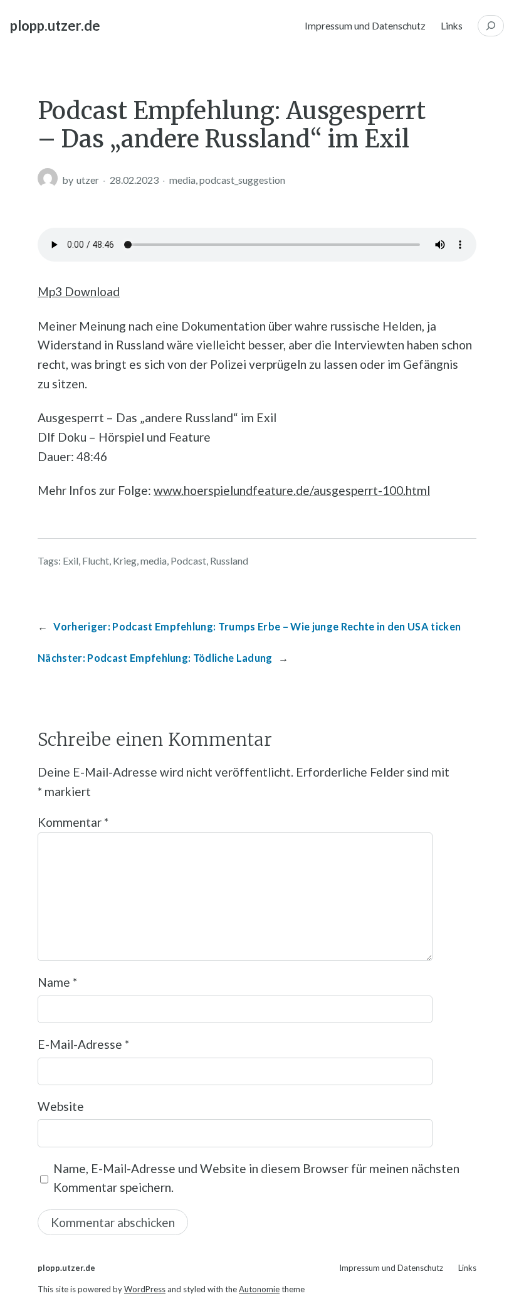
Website (61, 1106)
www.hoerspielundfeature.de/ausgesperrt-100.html (292, 490)
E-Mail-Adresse (83, 1044)
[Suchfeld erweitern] (490, 26)
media (182, 180)
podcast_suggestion (242, 180)
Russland (229, 560)
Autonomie (259, 1289)
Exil (70, 560)
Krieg (125, 560)
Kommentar (73, 822)
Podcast (188, 560)
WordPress (144, 1289)
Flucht (95, 560)
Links (452, 25)
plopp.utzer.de (55, 25)
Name (57, 982)
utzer (87, 180)
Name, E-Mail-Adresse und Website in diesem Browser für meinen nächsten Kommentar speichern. (256, 1178)
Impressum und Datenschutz (365, 25)
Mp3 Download (79, 291)
